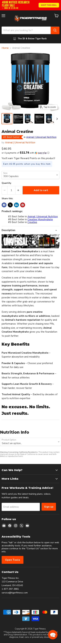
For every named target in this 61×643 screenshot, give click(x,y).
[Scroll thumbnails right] (56, 119)
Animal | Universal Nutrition (41, 137)
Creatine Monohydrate (40, 219)
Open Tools (12, 560)
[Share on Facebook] (4, 204)
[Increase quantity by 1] (18, 190)
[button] (30, 152)
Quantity (6, 183)
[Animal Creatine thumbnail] (7, 118)
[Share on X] (10, 204)
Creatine (32, 222)
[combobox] (26, 30)
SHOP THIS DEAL (49, 5)
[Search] (55, 30)
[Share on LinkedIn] (16, 204)
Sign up (48, 506)
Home (5, 48)
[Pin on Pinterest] (22, 204)
